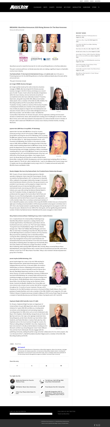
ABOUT (81, 1)
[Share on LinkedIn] (46, 366)
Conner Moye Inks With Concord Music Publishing (86, 44)
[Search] (98, 7)
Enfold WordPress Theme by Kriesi (62, 421)
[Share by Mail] (61, 366)
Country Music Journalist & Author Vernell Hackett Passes (88, 68)
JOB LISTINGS (97, 1)
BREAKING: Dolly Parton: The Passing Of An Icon (86, 35)
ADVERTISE (86, 1)
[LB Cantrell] (14, 351)
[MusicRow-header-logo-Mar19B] (19, 7)
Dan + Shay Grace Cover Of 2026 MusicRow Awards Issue (88, 60)
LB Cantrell (21, 30)
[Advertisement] (87, 87)
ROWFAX (92, 1)
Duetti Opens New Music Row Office (83, 48)
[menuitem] (37, 7)
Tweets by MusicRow (63, 414)
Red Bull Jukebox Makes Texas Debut (83, 51)
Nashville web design (53, 423)
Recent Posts (18, 343)
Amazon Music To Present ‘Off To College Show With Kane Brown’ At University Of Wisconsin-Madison (88, 55)
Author (11, 343)
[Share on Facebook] (17, 366)
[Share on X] (32, 366)
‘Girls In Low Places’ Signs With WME (84, 40)
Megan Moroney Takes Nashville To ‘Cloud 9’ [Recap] (87, 73)
